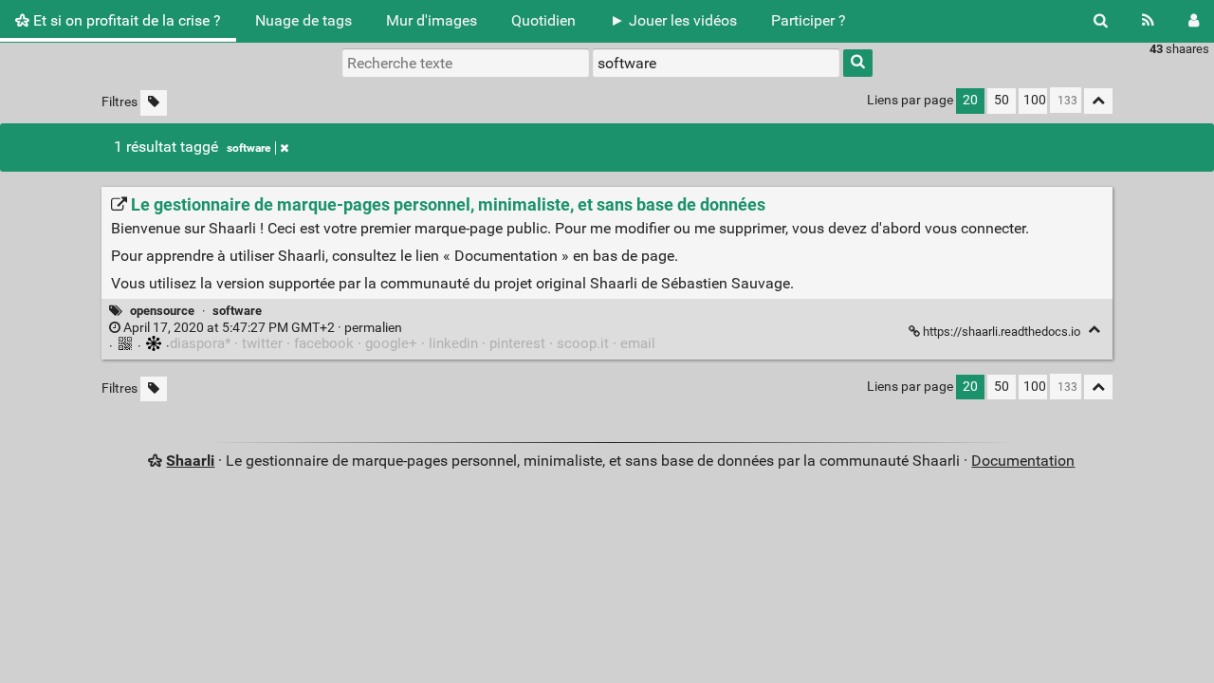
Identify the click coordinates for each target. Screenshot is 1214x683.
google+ (391, 343)
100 (1034, 100)
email (637, 343)
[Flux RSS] (1148, 21)
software (248, 148)
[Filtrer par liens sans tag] (153, 103)
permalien (261, 328)
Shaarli (190, 461)
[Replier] (1094, 329)
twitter (262, 343)
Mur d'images (431, 20)
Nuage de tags (303, 20)
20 (970, 100)
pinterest (517, 343)
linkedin (453, 343)
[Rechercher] (1100, 21)
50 (1001, 100)
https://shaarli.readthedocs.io (1001, 331)
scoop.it (583, 343)
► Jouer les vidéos (673, 20)
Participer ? (808, 20)
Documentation (1023, 461)
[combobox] (716, 62)
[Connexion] (1193, 21)
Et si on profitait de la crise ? (125, 20)
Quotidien (543, 20)
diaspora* (200, 343)
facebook (324, 343)
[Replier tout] (1098, 101)
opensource (162, 311)
